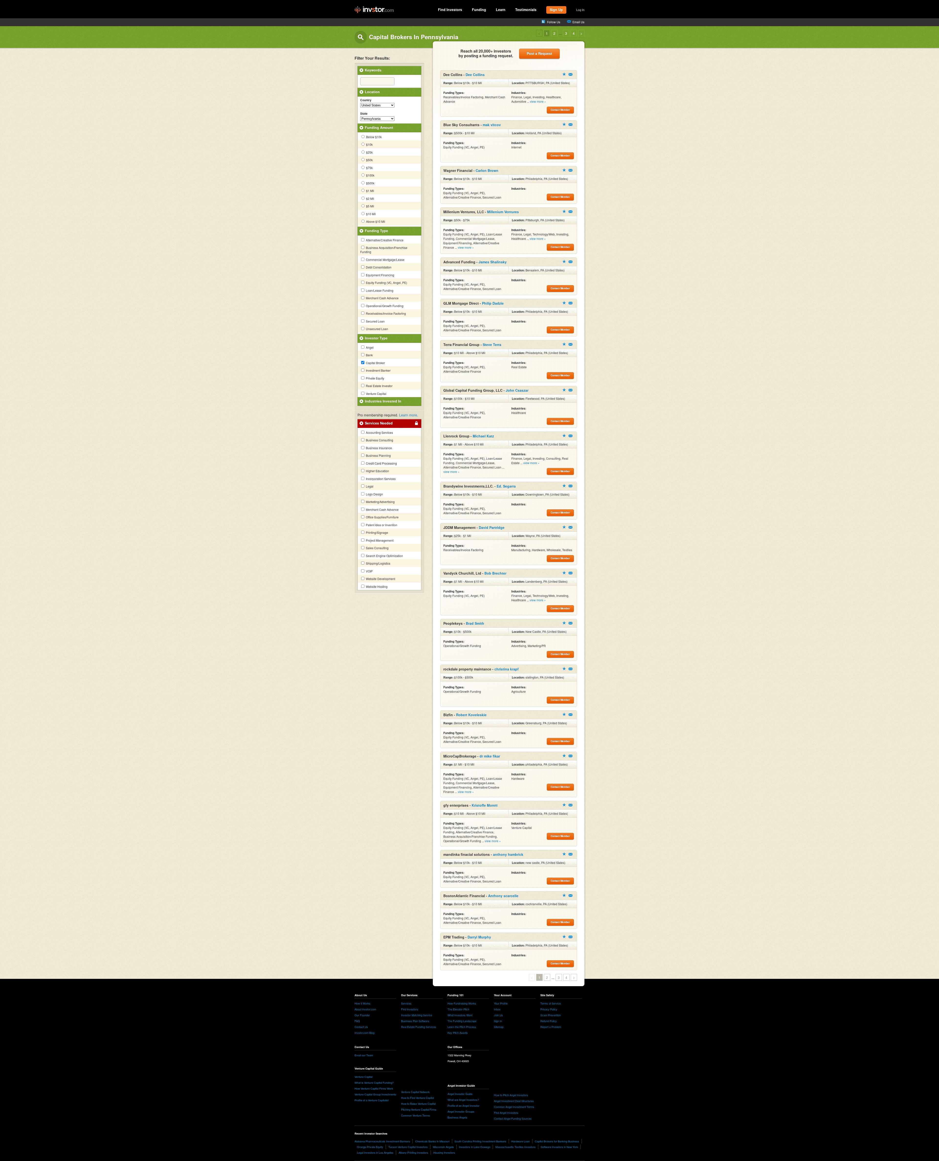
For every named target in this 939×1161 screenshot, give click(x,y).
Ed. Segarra (506, 486)
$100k (369, 175)
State (364, 114)
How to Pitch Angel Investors (511, 1095)
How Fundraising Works (461, 1003)
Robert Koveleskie (471, 714)
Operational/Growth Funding (384, 306)
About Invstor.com (365, 1009)
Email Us (578, 22)
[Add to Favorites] (564, 74)
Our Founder (362, 1015)
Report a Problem (550, 1027)
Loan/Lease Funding (379, 290)
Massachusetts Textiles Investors (515, 1147)
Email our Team (364, 1055)
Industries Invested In (383, 401)
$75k (369, 168)
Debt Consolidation (378, 267)
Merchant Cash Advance (382, 298)
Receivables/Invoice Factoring (385, 313)
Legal (369, 486)
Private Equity (374, 378)
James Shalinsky (493, 261)
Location (372, 91)
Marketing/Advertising (380, 502)
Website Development (380, 579)
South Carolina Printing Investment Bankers (480, 1141)
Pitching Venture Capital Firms (418, 1109)
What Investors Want (459, 1015)
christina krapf (506, 669)
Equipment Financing (379, 275)
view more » (538, 101)
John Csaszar (517, 390)
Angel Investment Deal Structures (514, 1101)
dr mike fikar (490, 756)
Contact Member (570, 74)
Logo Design (374, 494)
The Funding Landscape (461, 1021)
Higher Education (377, 471)
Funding (479, 9)
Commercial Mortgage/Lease (384, 259)
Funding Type (376, 230)
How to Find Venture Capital (417, 1098)
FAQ (357, 1021)
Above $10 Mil (375, 221)
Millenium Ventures (503, 211)
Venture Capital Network (415, 1092)
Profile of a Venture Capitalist (372, 1100)
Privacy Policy (548, 1009)
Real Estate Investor (378, 386)
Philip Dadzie (493, 303)
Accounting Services (379, 432)
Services (406, 1003)
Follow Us (553, 22)
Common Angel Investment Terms (514, 1107)
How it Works (362, 1003)
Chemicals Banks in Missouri (432, 1141)
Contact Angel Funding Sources (513, 1118)
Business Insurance (378, 448)
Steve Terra (492, 344)
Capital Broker (375, 363)
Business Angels (457, 1117)
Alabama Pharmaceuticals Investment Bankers (382, 1141)
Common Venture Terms (415, 1115)
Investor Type (376, 337)
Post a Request (539, 53)
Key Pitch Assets (457, 1033)
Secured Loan (375, 321)
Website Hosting (376, 586)
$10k (369, 144)
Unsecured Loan (376, 329)
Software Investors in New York (559, 1147)
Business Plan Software (415, 1021)
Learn (500, 9)
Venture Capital (375, 393)
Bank (369, 355)
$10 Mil (370, 214)
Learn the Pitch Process (461, 1027)
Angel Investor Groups (460, 1111)
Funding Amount (379, 127)
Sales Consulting (377, 548)
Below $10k (373, 137)
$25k (369, 152)
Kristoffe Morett (485, 805)
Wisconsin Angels (443, 1147)
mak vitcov (492, 124)
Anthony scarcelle (503, 895)
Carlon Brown (487, 170)
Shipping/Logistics (377, 563)
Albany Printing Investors (413, 1152)
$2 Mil (369, 198)
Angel (369, 347)
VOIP (369, 571)
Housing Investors (444, 1152)
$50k (369, 160)
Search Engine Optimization (384, 556)
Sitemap (498, 1027)
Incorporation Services (380, 479)
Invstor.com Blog (364, 1033)
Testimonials (526, 9)
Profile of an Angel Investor (463, 1105)
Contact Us (361, 1027)
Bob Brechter (495, 573)
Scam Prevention (550, 1015)
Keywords (373, 69)
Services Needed (379, 423)
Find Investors (450, 9)
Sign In (498, 1021)
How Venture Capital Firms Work (374, 1088)
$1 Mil (369, 191)
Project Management (379, 540)
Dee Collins (475, 74)
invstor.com (374, 9)
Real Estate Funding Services (418, 1027)
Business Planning (378, 455)
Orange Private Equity (370, 1147)
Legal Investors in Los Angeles (375, 1152)
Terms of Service (550, 1003)
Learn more (408, 415)
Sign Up (556, 9)
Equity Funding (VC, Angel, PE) (386, 282)
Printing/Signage (376, 532)
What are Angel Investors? (463, 1100)
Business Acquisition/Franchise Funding (383, 250)
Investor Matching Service (416, 1015)
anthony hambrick (508, 854)
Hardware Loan (520, 1141)
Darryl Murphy (479, 937)
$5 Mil (369, 206)
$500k (369, 183)
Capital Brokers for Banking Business (557, 1141)
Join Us (498, 1015)
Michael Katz (483, 436)
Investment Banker (378, 370)
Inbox (497, 1009)
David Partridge (491, 527)
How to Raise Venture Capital (418, 1103)
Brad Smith (475, 623)
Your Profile (501, 1003)
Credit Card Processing (381, 463)
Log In (580, 10)
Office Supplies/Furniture (382, 517)
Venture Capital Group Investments (375, 1094)
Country (365, 100)
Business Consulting (379, 440)
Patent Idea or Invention (381, 525)
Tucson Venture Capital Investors (408, 1147)
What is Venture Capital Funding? (374, 1082)
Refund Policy (548, 1021)
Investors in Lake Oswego (474, 1147)
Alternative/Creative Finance (384, 240)
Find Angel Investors (506, 1113)
